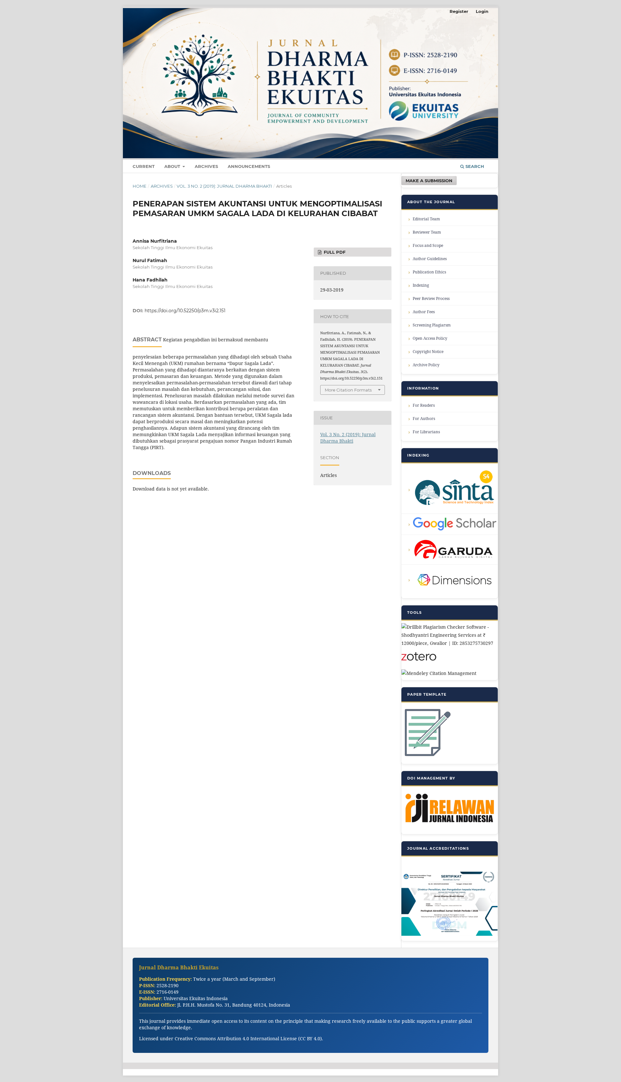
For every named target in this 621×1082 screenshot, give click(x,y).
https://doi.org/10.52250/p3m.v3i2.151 (185, 311)
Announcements (249, 166)
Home (140, 186)
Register (459, 11)
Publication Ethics (429, 272)
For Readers (424, 405)
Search (474, 166)
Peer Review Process (431, 298)
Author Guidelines (430, 258)
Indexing (421, 285)
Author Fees (424, 312)
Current (144, 166)
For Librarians (426, 432)
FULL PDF (333, 252)
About (172, 166)
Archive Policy (426, 365)
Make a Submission (429, 180)
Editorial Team (426, 219)
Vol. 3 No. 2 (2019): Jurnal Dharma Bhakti (224, 186)
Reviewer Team (427, 232)
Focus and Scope (428, 245)
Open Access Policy (430, 338)
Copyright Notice (428, 351)
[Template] (426, 757)
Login (482, 11)
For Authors (424, 418)
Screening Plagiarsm (432, 325)
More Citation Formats (348, 389)
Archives (206, 166)
